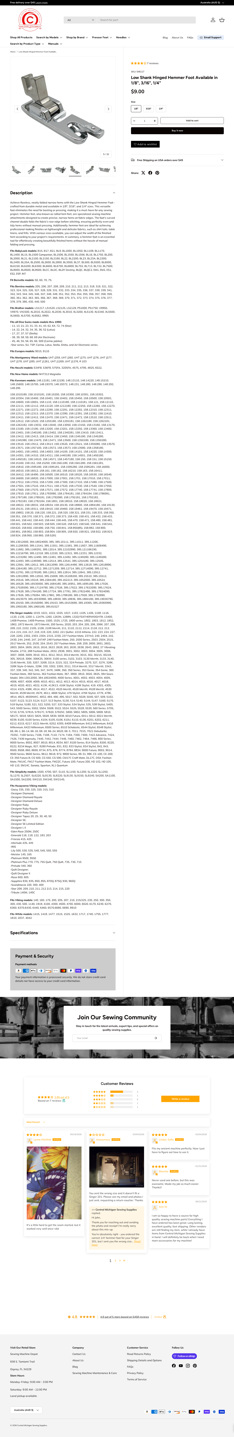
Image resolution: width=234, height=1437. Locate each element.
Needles (121, 37)
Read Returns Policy (139, 1354)
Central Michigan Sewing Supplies (32, 1425)
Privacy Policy (135, 1373)
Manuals (53, 43)
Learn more (41, 2)
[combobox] (130, 19)
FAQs (190, 37)
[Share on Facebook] (150, 172)
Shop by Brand (75, 37)
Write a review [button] (180, 1098)
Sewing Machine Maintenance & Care (94, 1373)
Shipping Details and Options (144, 1360)
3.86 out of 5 (61, 1097)
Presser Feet (100, 37)
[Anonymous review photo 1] (116, 1167)
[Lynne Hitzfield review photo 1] (54, 1183)
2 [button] (115, 1260)
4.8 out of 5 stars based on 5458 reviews (124, 1316)
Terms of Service (137, 1379)
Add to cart (192, 120)
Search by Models (47, 37)
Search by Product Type (25, 43)
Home (13, 52)
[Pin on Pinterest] (157, 172)
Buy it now (177, 130)
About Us (177, 37)
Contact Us (78, 1354)
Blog (165, 37)
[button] (221, 19)
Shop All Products (21, 37)
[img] (34, 1134)
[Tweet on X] (143, 172)
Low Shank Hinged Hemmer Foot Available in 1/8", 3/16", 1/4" (38, 52)
